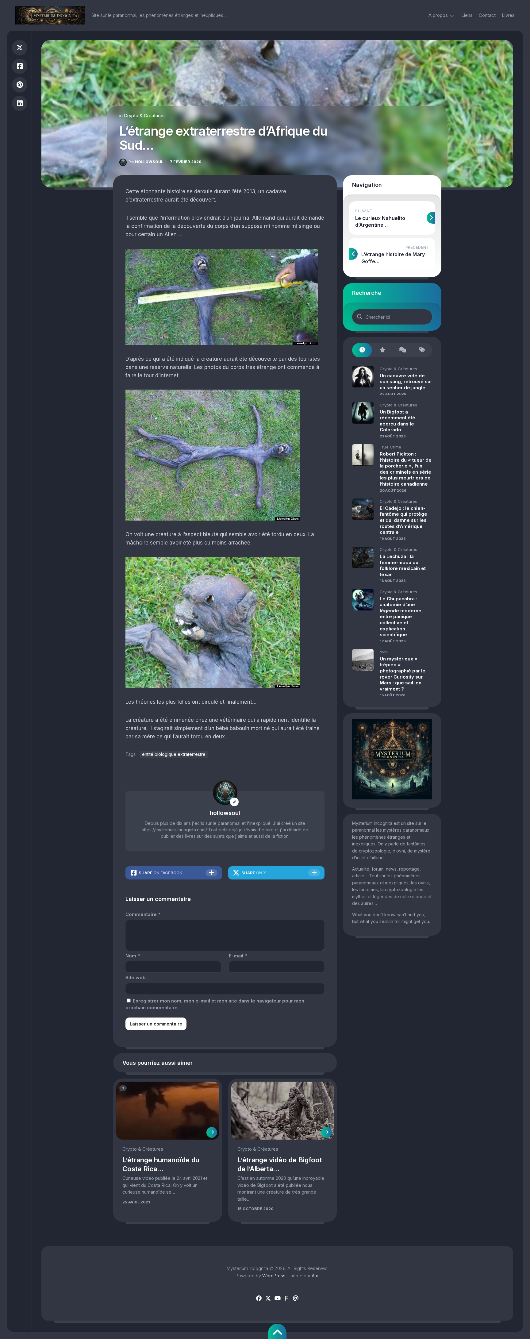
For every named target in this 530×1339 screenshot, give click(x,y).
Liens (467, 15)
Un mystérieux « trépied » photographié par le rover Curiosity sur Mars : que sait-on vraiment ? (402, 674)
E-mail (238, 956)
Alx (315, 1276)
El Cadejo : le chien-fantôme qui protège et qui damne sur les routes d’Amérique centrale (403, 520)
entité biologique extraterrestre (173, 754)
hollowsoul (146, 162)
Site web (135, 977)
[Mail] (295, 1298)
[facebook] (259, 1298)
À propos (438, 15)
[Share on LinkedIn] (19, 103)
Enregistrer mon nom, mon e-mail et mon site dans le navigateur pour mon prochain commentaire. (214, 1004)
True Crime (390, 446)
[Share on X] (19, 48)
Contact (487, 15)
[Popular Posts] (382, 350)
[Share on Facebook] (19, 66)
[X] (268, 1298)
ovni (384, 651)
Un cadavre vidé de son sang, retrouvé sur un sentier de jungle (406, 382)
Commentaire (142, 914)
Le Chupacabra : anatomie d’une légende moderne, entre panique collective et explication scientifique (401, 617)
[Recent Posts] (362, 350)
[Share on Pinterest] (19, 85)
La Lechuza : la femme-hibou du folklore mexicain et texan (403, 565)
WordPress (274, 1276)
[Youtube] (277, 1298)
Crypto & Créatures (144, 115)
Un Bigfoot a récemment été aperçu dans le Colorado (397, 421)
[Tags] (422, 350)
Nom (132, 956)
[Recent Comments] (402, 350)
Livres (508, 15)
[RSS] (286, 1298)
